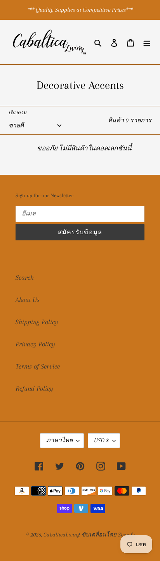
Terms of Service (38, 366)
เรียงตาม (17, 112)
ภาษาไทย (59, 440)
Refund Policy (34, 388)
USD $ (101, 440)
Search (25, 277)
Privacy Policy (35, 344)
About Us (28, 299)
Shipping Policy (37, 322)
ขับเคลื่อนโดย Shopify (108, 534)
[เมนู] (147, 42)
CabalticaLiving (61, 534)
